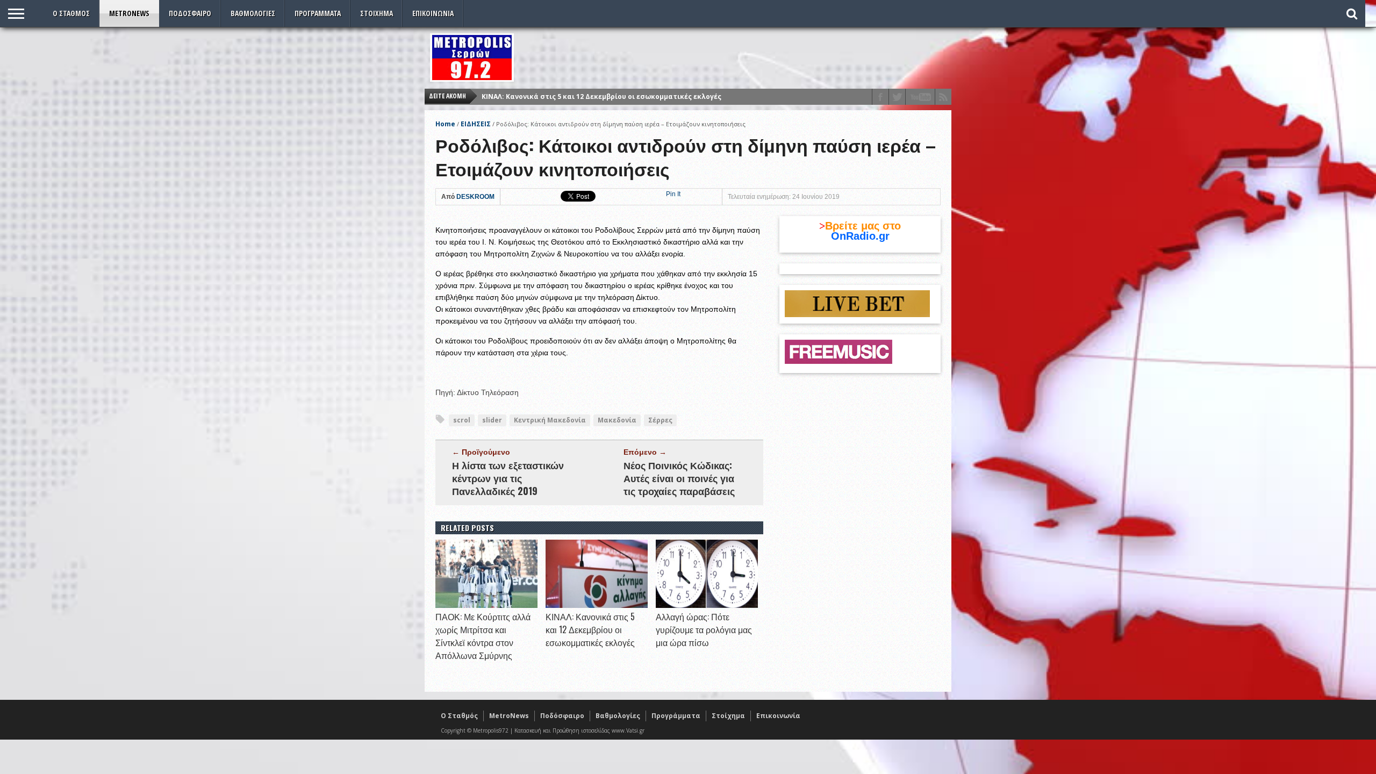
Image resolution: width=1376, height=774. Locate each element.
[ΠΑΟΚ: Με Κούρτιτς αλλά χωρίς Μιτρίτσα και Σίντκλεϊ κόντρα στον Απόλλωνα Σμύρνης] (486, 605)
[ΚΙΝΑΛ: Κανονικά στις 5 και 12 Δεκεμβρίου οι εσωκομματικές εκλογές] (597, 605)
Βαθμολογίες (253, 13)
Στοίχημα (376, 13)
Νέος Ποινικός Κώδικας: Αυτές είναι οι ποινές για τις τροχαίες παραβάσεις (679, 477)
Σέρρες (660, 420)
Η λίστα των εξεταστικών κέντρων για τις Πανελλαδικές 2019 (508, 477)
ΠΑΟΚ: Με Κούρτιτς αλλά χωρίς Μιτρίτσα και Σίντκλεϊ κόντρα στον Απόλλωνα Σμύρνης (483, 636)
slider (492, 420)
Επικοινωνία (433, 13)
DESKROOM (475, 196)
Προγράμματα (318, 13)
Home (445, 123)
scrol (461, 420)
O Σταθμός (71, 13)
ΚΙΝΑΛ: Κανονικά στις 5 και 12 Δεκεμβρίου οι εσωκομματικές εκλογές (590, 629)
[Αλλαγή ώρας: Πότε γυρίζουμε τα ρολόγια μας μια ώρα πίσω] (707, 605)
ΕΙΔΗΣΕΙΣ (476, 123)
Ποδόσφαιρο (190, 13)
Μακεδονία (617, 420)
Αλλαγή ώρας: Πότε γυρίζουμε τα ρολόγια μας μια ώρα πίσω (587, 96)
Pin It (673, 194)
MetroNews (129, 13)
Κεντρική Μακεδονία (550, 420)
